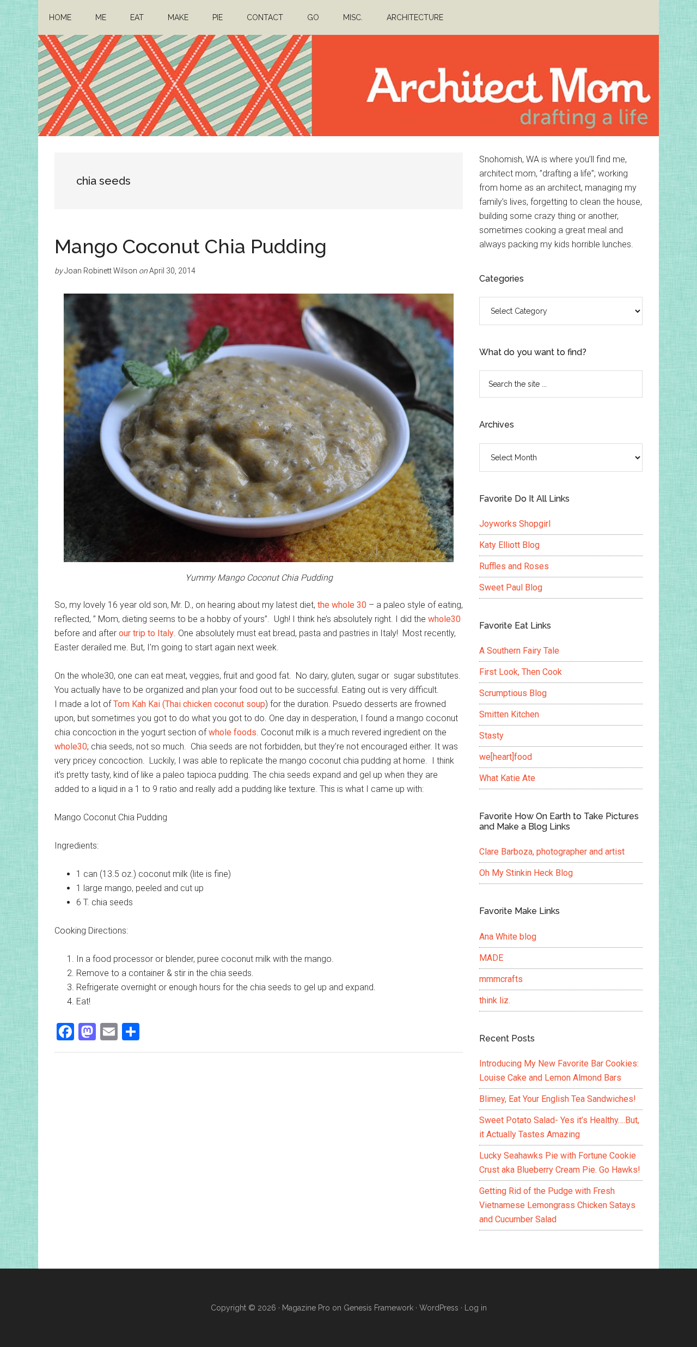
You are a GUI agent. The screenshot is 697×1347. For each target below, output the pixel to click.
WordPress (438, 1307)
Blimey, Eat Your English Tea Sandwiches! (557, 1099)
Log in (475, 1307)
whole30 (444, 619)
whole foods (232, 732)
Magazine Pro (306, 1307)
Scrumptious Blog (513, 693)
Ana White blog (507, 936)
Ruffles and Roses (514, 566)
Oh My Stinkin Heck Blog (526, 873)
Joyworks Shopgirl (515, 524)
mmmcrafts (501, 979)
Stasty (491, 735)
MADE (491, 958)
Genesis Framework (378, 1307)
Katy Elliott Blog (509, 545)
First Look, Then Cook (520, 672)
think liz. (494, 1000)
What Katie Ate (507, 778)
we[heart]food (505, 757)
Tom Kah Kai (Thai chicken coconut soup (189, 704)
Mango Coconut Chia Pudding (190, 246)
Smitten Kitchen (509, 714)
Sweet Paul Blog (510, 587)
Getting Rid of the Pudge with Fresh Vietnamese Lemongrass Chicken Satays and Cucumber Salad (557, 1205)
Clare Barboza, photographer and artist (552, 851)
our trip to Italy (146, 633)
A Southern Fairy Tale (519, 650)
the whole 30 (341, 605)
